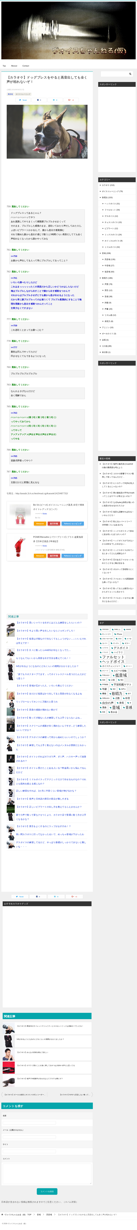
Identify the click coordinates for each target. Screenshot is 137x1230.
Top (4, 66)
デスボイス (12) (111, 216)
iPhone (119, 634)
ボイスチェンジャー (111, 666)
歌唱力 (117, 693)
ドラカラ (105, 652)
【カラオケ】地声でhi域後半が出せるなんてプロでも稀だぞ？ (40, 1079)
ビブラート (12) (111, 228)
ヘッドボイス (113, 662)
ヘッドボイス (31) (112, 204)
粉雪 (127, 698)
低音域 (121, 675)
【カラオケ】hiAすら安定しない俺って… (74, 1095)
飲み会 (114, 712)
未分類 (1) (106, 352)
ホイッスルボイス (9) (114, 241)
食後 (103, 712)
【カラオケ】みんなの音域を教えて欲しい (32, 1052)
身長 (121, 702)
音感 (128, 707)
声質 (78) (108, 284)
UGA (119, 638)
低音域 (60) (109, 272)
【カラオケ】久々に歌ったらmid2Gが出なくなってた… (43, 650)
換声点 (123, 689)
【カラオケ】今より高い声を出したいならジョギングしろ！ (45, 631)
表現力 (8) (109, 321)
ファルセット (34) (112, 210)
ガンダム (116, 643)
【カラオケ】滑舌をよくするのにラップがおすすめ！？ (43, 826)
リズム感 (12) (110, 315)
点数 (117, 698)
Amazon (40, 523)
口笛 (113, 680)
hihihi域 (128, 629)
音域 (116, 707)
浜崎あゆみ (106, 698)
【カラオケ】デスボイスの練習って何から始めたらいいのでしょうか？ (51, 737)
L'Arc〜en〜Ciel (107, 638)
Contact (25, 66)
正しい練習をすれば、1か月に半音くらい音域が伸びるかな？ (46, 791)
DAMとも (117, 629)
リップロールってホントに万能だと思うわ (37, 702)
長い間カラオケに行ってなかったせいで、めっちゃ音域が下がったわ (50, 834)
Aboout (14, 66)
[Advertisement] (47, 181)
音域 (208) (106, 253)
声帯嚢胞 (105, 684)
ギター (127, 643)
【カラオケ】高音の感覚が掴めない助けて (37, 710)
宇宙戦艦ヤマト (123, 684)
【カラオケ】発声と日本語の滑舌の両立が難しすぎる (42, 799)
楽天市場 (54, 523)
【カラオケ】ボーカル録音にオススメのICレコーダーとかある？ (25, 1095)
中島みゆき (106, 675)
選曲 (104, 707)
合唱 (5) (105, 340)
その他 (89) (107, 346)
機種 (104, 694)
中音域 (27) (109, 265)
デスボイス (121, 647)
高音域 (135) (110, 259)
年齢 (104, 689)
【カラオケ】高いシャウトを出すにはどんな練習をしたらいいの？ (49, 622)
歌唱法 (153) (107, 197)
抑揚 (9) (108, 303)
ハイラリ (118, 652)
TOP (17, 1215)
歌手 (129, 693)
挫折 (114, 689)
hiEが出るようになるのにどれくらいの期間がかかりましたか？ (47, 666)
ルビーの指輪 (120, 671)
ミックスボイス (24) (113, 235)
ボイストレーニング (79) (112, 191)
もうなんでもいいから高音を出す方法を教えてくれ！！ (43, 658)
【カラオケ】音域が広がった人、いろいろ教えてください (44, 685)
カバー (104, 643)
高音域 (10, 94)
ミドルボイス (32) (112, 247)
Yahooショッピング (72, 523)
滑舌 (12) (108, 290)
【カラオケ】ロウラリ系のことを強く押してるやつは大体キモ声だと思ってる (46, 1065)
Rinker (45, 513)
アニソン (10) (107, 327)
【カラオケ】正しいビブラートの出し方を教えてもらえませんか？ (49, 807)
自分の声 (108, 702)
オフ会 (129, 638)
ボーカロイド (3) (109, 334)
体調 (103, 680)
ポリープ (105, 670)
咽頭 (121, 680)
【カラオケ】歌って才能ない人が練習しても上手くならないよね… (49, 718)
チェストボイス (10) (113, 222)
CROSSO (105, 629)
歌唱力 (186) (107, 278)
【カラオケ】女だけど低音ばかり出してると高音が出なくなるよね (49, 694)
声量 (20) (108, 309)
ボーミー (129, 666)
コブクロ (105, 648)
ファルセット (113, 657)
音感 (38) (108, 296)
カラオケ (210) (108, 185)
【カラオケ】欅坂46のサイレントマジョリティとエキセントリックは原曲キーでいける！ (50, 1026)
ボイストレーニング (23, 94)
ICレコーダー (106, 634)
